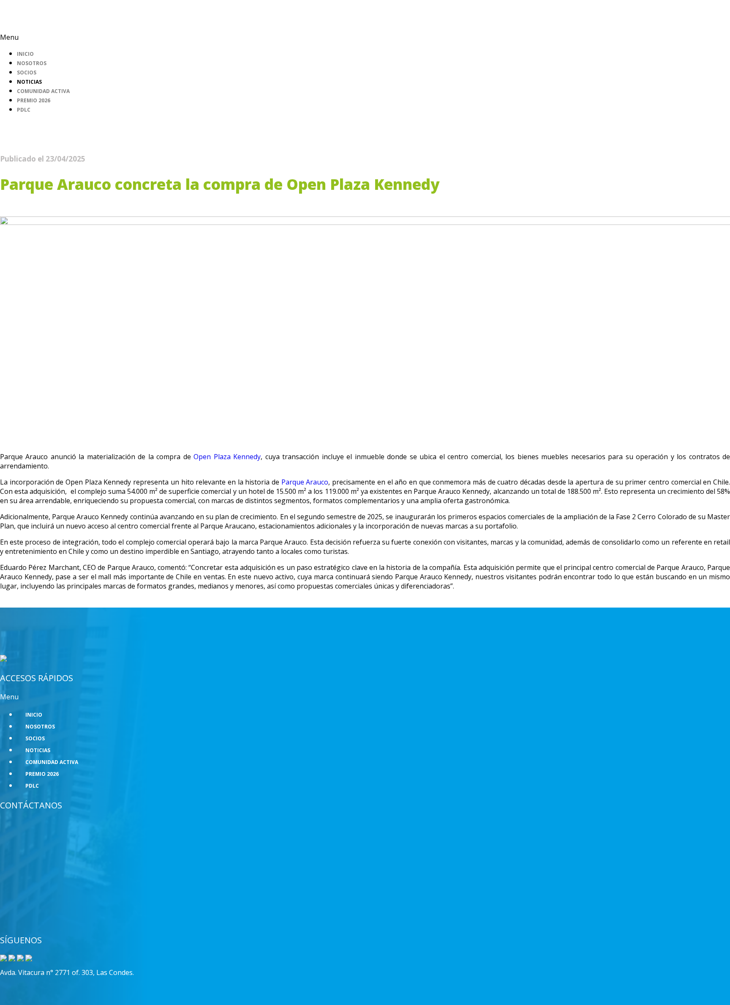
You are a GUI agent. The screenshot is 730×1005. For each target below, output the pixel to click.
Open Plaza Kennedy (227, 456)
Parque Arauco (305, 482)
